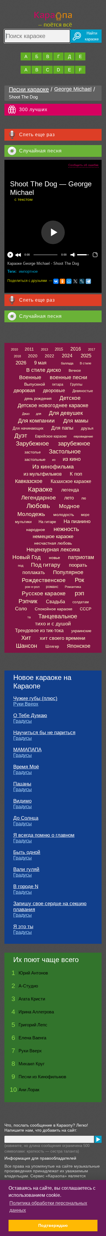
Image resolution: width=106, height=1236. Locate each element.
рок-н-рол (32, 587)
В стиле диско (43, 370)
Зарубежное (32, 443)
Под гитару (45, 565)
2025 (86, 356)
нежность (66, 529)
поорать (78, 565)
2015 (59, 349)
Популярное (68, 572)
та (29, 617)
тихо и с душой (53, 624)
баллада (67, 363)
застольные (34, 459)
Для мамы (75, 421)
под (20, 565)
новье (54, 557)
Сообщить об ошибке (83, 165)
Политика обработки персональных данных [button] (48, 1207)
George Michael (73, 89)
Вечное (75, 371)
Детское (70, 398)
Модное (69, 506)
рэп (79, 593)
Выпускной (34, 384)
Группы (76, 384)
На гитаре (47, 522)
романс (52, 587)
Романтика (73, 587)
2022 (49, 356)
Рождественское (44, 580)
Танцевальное (57, 616)
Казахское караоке (71, 481)
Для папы (62, 428)
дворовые (54, 390)
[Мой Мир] (69, 281)
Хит (26, 638)
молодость (63, 514)
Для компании (36, 421)
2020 (32, 356)
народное (35, 529)
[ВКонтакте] (56, 281)
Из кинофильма (53, 466)
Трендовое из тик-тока (39, 630)
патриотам (81, 557)
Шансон (26, 645)
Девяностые (82, 391)
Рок (79, 580)
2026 (21, 363)
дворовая (24, 390)
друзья (87, 428)
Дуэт (20, 435)
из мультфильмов (43, 473)
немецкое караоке (53, 536)
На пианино (77, 521)
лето (69, 497)
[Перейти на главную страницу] (53, 18)
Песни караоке (29, 89)
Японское (78, 646)
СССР (85, 609)
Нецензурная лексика (53, 550)
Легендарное (38, 497)
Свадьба (55, 601)
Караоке (40, 489)
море (85, 515)
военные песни (68, 377)
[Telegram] (88, 281)
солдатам (80, 602)
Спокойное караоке (53, 609)
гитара (57, 384)
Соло (21, 609)
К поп (76, 474)
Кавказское (28, 481)
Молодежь (31, 514)
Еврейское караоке (51, 436)
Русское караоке (44, 593)
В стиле (85, 363)
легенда (70, 489)
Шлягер (52, 646)
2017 (91, 349)
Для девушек (66, 413)
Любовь (38, 505)
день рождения (38, 398)
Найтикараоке (92, 36)
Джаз (25, 413)
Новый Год (26, 557)
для (38, 413)
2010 (14, 349)
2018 (17, 356)
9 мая (40, 362)
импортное (28, 271)
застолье (32, 452)
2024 (67, 355)
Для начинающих (28, 428)
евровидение (83, 436)
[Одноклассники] (62, 281)
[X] (75, 281)
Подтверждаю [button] (53, 1225)
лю (83, 498)
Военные (30, 377)
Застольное (65, 451)
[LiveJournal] (82, 281)
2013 (44, 349)
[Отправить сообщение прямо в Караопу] (98, 1139)
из (53, 459)
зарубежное (74, 443)
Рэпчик (28, 601)
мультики (23, 522)
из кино (72, 459)
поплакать (33, 572)
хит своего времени (62, 638)
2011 (29, 349)
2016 (75, 348)
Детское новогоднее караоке (53, 405)
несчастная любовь (53, 543)
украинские (81, 631)
